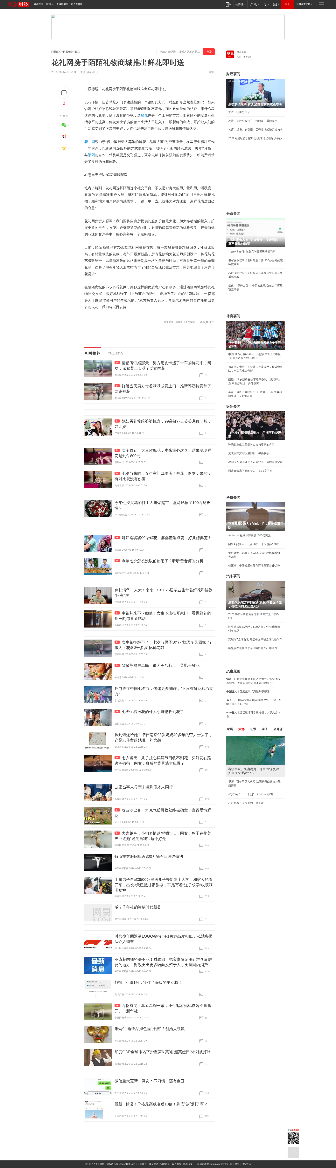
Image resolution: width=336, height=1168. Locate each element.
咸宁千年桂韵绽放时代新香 (138, 907)
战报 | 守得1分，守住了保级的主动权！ (148, 982)
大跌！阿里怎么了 (239, 112)
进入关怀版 (77, 4)
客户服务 (176, 1164)
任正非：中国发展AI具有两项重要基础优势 (254, 565)
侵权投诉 (246, 1164)
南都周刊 (92, 72)
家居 (230, 729)
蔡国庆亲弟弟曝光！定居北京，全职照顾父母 (255, 462)
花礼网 (89, 142)
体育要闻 (233, 316)
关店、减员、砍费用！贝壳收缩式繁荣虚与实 (255, 129)
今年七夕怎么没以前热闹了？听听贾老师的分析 (162, 561)
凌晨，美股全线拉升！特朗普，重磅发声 (252, 120)
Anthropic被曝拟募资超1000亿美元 (249, 535)
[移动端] (228, 4)
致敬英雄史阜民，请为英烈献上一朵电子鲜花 (161, 665)
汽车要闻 (233, 576)
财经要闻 (233, 74)
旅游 (241, 729)
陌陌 (91, 155)
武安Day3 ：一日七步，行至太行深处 (251, 794)
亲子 (265, 729)
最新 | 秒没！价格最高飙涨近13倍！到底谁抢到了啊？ (161, 1104)
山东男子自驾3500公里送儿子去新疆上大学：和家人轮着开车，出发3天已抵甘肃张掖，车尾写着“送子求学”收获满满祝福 (164, 885)
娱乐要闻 (233, 406)
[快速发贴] (64, 92)
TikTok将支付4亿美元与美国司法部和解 (252, 251)
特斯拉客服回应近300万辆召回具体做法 (149, 856)
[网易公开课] (240, 4)
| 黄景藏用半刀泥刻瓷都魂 (248, 691)
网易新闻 (241, 52)
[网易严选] (254, 4)
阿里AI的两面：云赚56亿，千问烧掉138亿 (253, 544)
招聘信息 (165, 1164)
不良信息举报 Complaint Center (211, 1164)
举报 (212, 72)
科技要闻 (233, 497)
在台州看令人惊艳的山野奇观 (246, 803)
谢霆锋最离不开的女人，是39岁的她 (250, 470)
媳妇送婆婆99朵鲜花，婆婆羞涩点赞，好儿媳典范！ (167, 538)
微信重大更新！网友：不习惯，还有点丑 (150, 1081)
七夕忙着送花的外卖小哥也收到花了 (153, 712)
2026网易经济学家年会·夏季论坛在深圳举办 (255, 138)
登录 (287, 4)
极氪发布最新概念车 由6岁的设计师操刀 (252, 648)
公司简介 (142, 1164)
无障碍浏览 (62, 4)
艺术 (253, 729)
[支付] (266, 4)
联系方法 (153, 1164)
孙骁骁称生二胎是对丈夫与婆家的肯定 (251, 444)
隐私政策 (188, 1164)
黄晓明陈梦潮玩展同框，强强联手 (248, 453)
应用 (48, 4)
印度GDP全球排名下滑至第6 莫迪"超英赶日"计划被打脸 (163, 1052)
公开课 (278, 729)
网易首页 (38, 4)
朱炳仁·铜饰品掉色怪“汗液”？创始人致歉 (150, 1029)
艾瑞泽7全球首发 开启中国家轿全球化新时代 (255, 639)
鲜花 (144, 115)
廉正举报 (235, 1164)
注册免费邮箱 (303, 4)
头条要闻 (233, 213)
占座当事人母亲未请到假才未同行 (144, 787)
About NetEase (127, 1164)
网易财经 (68, 51)
